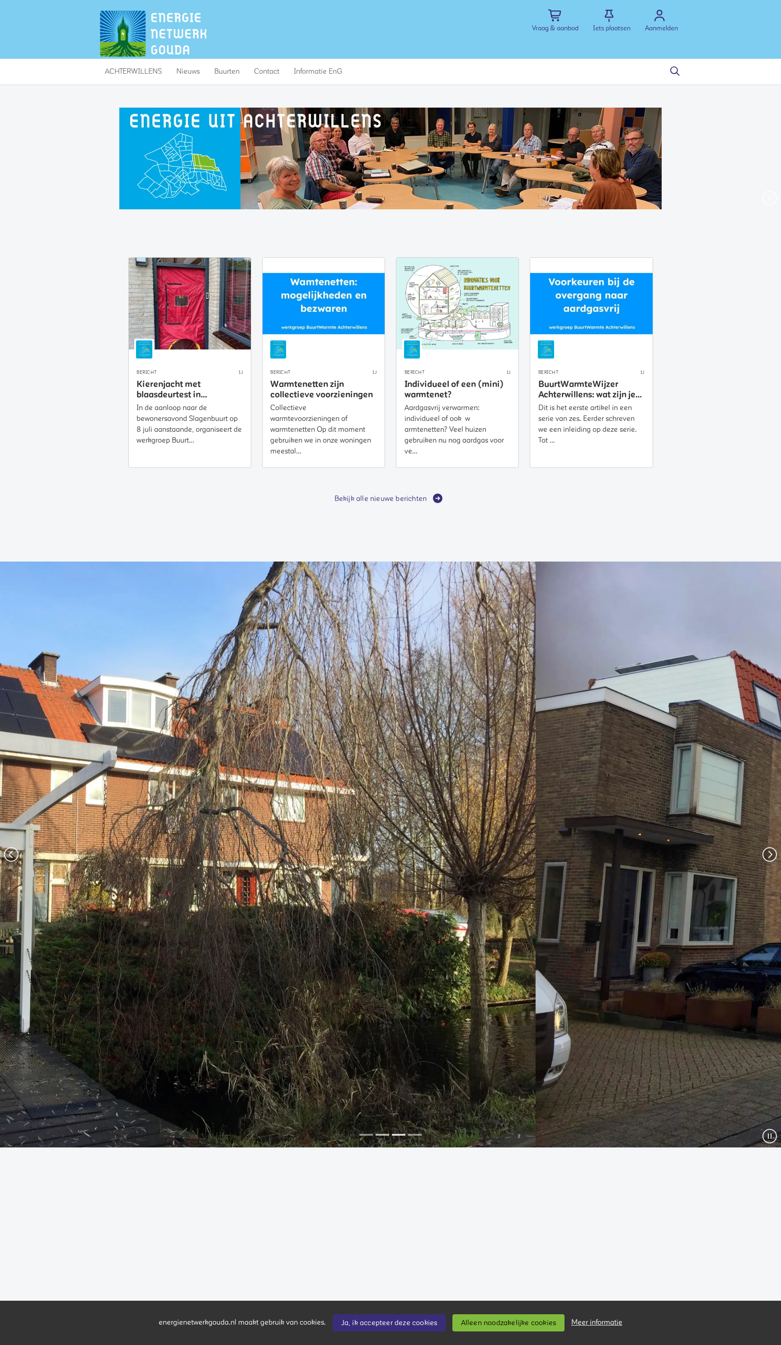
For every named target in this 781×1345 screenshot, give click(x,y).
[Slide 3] (398, 1134)
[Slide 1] (366, 1134)
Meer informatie (596, 1322)
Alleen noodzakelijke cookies (508, 1322)
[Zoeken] (674, 71)
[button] (133, 71)
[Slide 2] (382, 1134)
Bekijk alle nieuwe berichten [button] (380, 498)
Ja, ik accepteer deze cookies (389, 1322)
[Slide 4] (415, 1134)
